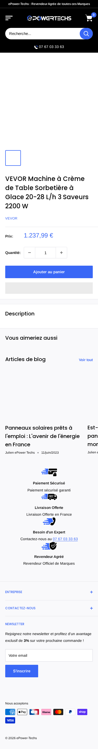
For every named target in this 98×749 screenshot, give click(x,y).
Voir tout (86, 360)
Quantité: (13, 253)
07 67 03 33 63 (51, 47)
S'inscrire (21, 671)
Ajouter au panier (49, 272)
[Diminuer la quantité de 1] (29, 252)
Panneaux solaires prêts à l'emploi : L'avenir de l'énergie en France (42, 436)
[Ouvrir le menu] (9, 18)
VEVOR (11, 218)
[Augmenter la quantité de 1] (61, 252)
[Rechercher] (86, 33)
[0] (89, 18)
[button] (49, 288)
